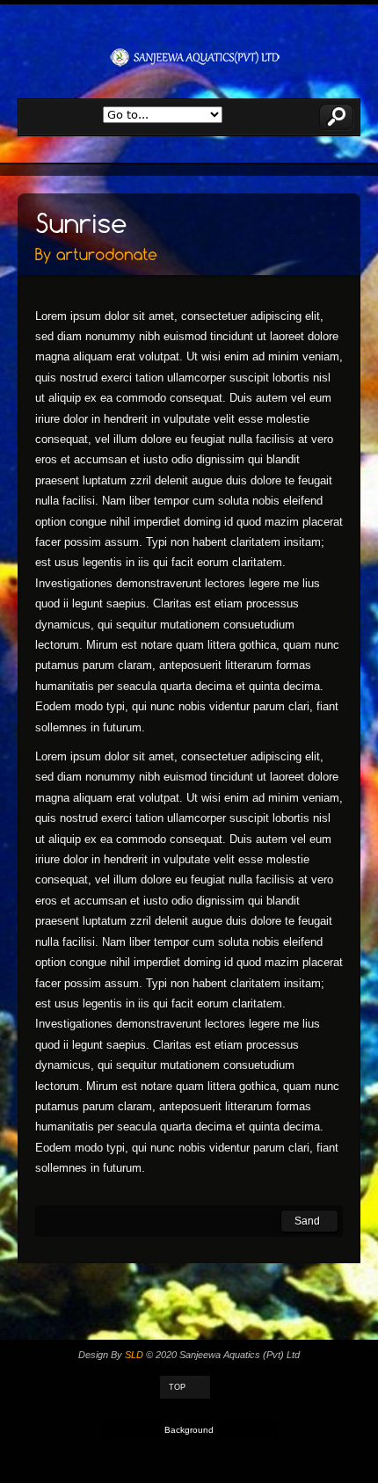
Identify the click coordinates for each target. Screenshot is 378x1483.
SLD (134, 1354)
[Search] (336, 117)
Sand (307, 1221)
